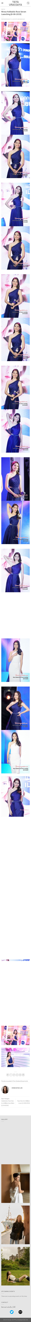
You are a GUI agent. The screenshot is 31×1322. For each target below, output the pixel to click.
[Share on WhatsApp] (7, 1074)
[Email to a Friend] (17, 1074)
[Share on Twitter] (13, 1074)
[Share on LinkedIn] (23, 1074)
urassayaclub (21, 19)
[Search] (28, 3)
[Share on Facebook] (10, 1074)
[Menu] (2, 3)
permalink (25, 1081)
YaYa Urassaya (15, 3)
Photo (3, 9)
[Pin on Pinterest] (20, 1074)
